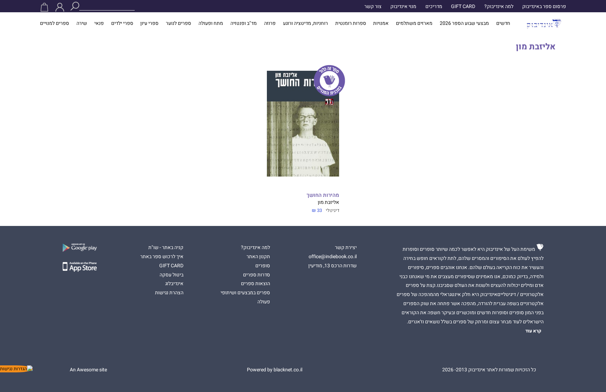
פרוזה (270, 23)
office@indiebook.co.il (333, 256)
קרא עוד (533, 331)
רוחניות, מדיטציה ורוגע (305, 23)
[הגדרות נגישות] (16, 368)
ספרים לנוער (178, 23)
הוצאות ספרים (255, 283)
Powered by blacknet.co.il (274, 369)
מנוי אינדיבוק (403, 6)
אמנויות (381, 23)
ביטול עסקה (171, 274)
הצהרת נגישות (169, 292)
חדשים (503, 23)
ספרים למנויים (54, 23)
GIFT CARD (463, 6)
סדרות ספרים (256, 274)
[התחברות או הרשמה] (59, 7)
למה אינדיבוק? (498, 6)
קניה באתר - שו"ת (165, 247)
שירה (81, 23)
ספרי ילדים (122, 23)
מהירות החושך (323, 195)
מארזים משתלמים (414, 23)
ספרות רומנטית (350, 23)
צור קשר (373, 6)
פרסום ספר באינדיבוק (544, 6)
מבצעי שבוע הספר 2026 (464, 23)
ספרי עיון (149, 23)
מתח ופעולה (210, 23)
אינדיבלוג (174, 283)
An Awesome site (88, 369)
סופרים (262, 265)
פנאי (99, 23)
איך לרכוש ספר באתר (161, 256)
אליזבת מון (328, 202)
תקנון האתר (258, 256)
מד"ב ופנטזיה (243, 23)
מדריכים (433, 6)
